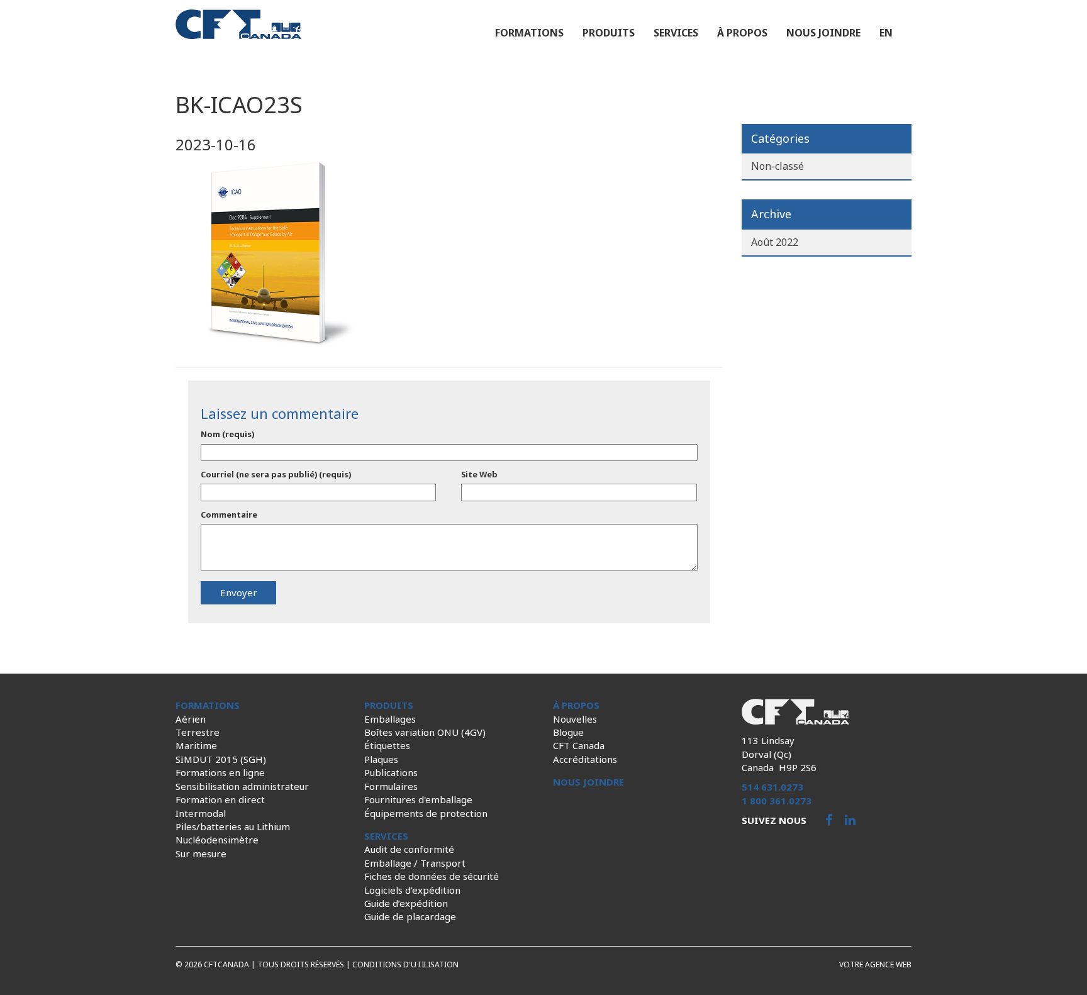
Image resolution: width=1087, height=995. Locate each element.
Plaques (381, 759)
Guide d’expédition (406, 903)
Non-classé (777, 166)
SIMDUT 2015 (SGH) (221, 759)
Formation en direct (220, 799)
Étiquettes (387, 745)
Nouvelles (575, 719)
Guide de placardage (410, 916)
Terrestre (198, 732)
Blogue (568, 732)
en (886, 32)
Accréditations (585, 759)
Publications (391, 772)
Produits (609, 32)
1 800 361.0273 (776, 800)
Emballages (390, 719)
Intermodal (201, 813)
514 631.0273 (772, 787)
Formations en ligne (220, 772)
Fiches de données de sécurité (431, 876)
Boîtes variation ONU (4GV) (425, 732)
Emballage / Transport (414, 863)
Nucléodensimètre (217, 839)
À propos (742, 32)
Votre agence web (875, 964)
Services (676, 32)
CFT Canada (579, 745)
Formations (529, 32)
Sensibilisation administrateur (242, 786)
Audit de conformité (409, 849)
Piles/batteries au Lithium (233, 826)
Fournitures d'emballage (418, 799)
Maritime (196, 745)
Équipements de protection (426, 813)
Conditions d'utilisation (405, 964)
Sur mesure (201, 853)
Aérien (191, 719)
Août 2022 (774, 242)
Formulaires (391, 786)
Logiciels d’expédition (412, 890)
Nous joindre (823, 32)
